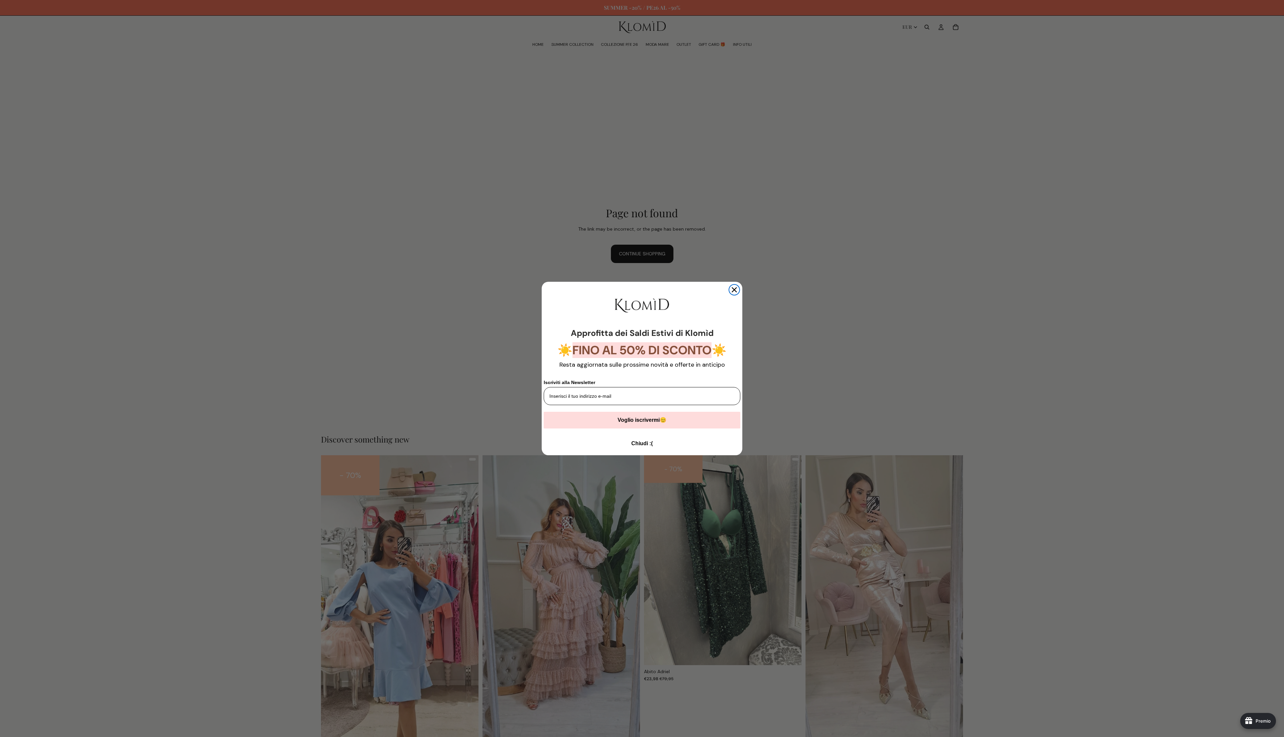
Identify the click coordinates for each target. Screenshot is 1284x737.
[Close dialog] (734, 289)
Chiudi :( (642, 443)
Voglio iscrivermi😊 (642, 420)
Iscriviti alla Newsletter (569, 382)
